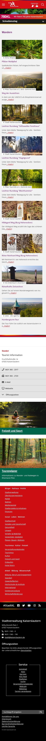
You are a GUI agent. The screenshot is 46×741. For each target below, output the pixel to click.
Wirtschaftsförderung (14, 594)
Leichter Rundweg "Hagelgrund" (16, 158)
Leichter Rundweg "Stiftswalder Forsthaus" (21, 126)
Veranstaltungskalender (15, 549)
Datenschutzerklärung (11, 721)
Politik (7, 499)
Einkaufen (9, 562)
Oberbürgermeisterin (14, 495)
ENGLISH (34, 3)
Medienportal (10, 505)
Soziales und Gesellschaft (15, 524)
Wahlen (8, 502)
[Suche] (41, 712)
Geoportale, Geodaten (14, 537)
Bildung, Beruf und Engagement (18, 575)
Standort (8, 578)
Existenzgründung (12, 591)
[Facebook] (18, 605)
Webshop (23, 689)
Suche (23, 681)
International (10, 587)
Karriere (23, 674)
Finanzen (8, 511)
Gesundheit (9, 527)
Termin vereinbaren (23, 691)
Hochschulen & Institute (15, 584)
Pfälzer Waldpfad (9, 61)
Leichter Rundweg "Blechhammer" (17, 190)
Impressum (6, 719)
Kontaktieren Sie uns (10, 716)
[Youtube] (29, 605)
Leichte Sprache (8, 726)
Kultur (7, 556)
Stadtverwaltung (11, 492)
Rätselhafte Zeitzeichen (12, 286)
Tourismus (9, 552)
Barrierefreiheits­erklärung (12, 724)
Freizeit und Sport (12, 559)
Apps (23, 671)
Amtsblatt (23, 669)
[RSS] (39, 605)
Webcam (23, 686)
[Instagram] (34, 605)
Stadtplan (23, 679)
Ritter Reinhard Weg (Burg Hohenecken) (20, 255)
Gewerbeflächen (11, 581)
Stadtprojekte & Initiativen (15, 508)
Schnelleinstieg (9, 21)
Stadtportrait (10, 521)
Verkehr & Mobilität (13, 534)
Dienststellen (26, 650)
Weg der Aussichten (10, 93)
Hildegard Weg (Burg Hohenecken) (17, 222)
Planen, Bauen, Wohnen (14, 540)
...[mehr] (7, 68)
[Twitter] (23, 605)
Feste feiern (10, 565)
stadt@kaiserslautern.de (15, 637)
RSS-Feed (23, 676)
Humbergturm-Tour (10, 319)
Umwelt (8, 530)
